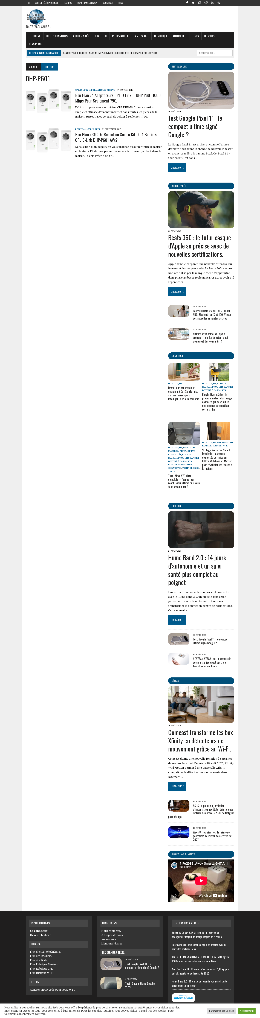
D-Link (84, 90)
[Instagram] (200, 2)
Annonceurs (108, 939)
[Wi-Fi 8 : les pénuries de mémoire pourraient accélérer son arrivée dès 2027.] (178, 836)
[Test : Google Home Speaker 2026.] (111, 987)
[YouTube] (212, 2)
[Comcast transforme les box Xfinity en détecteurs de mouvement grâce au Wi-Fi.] (201, 720)
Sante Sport (141, 36)
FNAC (121, 2)
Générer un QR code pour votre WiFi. (52, 989)
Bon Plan (80, 129)
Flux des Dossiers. (41, 956)
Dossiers (209, 36)
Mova (183, 451)
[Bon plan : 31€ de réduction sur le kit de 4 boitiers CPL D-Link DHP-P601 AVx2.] (49, 151)
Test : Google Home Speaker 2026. (140, 985)
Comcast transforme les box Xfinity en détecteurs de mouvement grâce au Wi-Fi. (200, 740)
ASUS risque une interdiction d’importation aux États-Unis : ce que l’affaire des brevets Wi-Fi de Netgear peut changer (201, 811)
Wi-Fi (225, 445)
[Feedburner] (225, 2)
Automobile (180, 36)
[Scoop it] (231, 2)
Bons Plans (35, 44)
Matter (217, 445)
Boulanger (108, 2)
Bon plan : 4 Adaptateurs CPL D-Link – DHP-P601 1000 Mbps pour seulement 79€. (118, 98)
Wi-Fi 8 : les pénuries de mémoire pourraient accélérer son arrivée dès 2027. (213, 836)
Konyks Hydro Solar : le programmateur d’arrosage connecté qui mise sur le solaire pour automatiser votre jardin (217, 402)
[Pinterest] (219, 2)
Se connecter (38, 930)
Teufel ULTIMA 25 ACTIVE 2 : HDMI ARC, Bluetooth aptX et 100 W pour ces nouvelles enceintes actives (212, 314)
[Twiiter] (193, 2)
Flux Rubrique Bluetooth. (45, 964)
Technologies (190, 468)
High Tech (101, 36)
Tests (195, 36)
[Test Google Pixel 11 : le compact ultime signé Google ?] (201, 106)
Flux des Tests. (39, 960)
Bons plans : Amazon (87, 2)
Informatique (120, 36)
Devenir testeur (40, 935)
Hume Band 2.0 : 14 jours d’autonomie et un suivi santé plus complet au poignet (197, 570)
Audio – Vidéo (81, 36)
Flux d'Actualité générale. (45, 951)
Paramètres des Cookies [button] (221, 1010)
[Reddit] (206, 2)
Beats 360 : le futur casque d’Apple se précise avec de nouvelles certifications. (199, 246)
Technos (68, 2)
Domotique (160, 36)
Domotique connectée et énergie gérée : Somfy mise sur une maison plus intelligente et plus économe (183, 393)
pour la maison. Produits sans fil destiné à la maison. (217, 386)
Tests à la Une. (179, 66)
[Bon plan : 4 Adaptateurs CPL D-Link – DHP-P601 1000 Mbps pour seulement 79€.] (49, 111)
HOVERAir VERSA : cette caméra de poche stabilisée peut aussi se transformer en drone (212, 662)
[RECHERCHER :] (215, 52)
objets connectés (57, 36)
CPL (77, 90)
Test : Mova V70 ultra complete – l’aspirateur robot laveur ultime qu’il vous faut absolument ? (184, 481)
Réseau (175, 681)
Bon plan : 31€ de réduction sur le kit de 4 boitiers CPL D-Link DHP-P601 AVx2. (116, 137)
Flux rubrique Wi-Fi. (42, 973)
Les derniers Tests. (113, 952)
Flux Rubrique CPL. (41, 968)
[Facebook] (187, 2)
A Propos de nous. (112, 935)
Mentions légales (111, 943)
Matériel (173, 451)
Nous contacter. (111, 930)
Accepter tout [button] (246, 1010)
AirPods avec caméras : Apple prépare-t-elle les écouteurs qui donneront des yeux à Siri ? (210, 337)
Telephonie (34, 36)
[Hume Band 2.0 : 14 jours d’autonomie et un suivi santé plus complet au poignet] (201, 546)
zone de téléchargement (46, 2)
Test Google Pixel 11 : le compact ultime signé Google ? (195, 126)
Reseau (111, 90)
